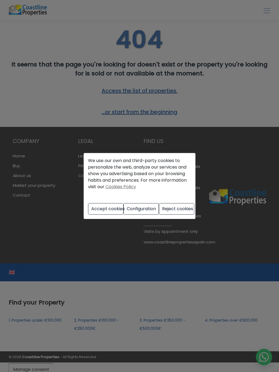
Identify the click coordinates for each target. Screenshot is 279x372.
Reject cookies (177, 209)
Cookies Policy (120, 187)
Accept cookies (107, 209)
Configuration (141, 209)
